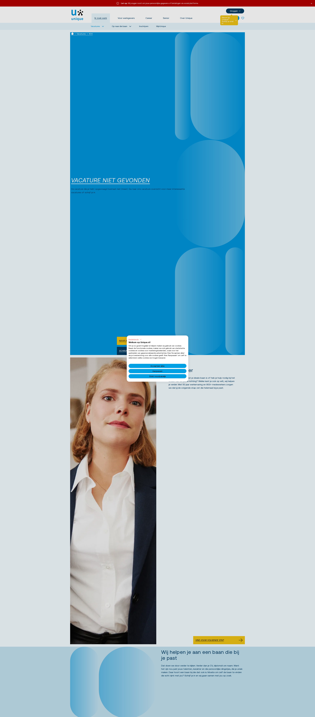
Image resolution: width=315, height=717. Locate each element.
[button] (135, 339)
